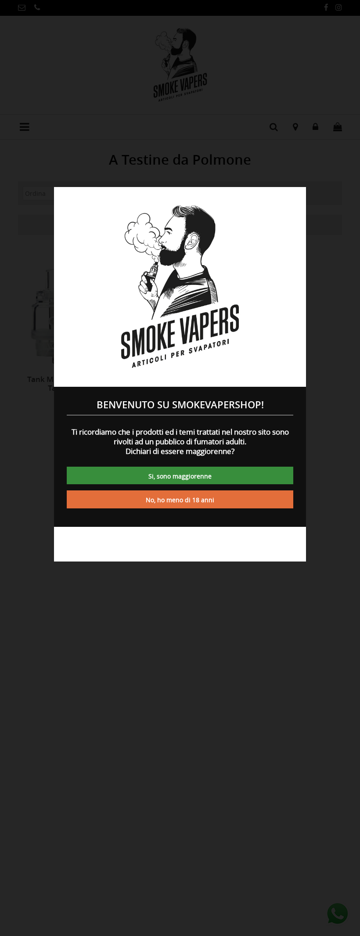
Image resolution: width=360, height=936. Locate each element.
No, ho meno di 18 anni (180, 500)
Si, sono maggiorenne (180, 476)
